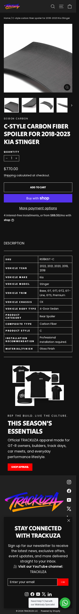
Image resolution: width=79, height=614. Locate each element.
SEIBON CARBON (16, 118)
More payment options (38, 208)
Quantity (11, 151)
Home (7, 18)
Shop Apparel (20, 467)
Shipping (10, 175)
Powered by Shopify (50, 611)
